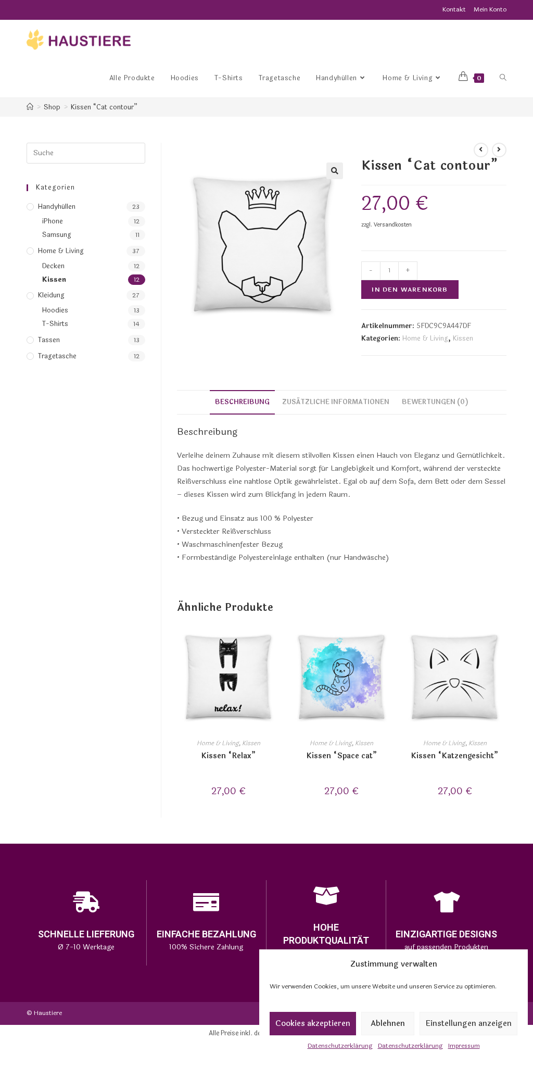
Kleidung (51, 295)
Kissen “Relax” (228, 755)
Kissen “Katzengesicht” (454, 755)
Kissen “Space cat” (342, 755)
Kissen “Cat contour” (104, 107)
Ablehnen (388, 1024)
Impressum (464, 1045)
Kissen (463, 338)
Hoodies (55, 310)
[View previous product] (481, 150)
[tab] (242, 402)
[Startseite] (30, 107)
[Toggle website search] (503, 78)
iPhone (52, 221)
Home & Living (425, 338)
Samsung (56, 235)
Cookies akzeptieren (312, 1024)
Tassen (49, 340)
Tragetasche (57, 356)
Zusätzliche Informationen (335, 402)
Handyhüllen (56, 207)
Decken (53, 266)
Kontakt (454, 9)
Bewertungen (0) (435, 402)
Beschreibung (242, 402)
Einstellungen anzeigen (468, 1024)
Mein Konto (490, 9)
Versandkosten (393, 224)
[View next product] (499, 150)
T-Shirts (55, 324)
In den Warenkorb (410, 289)
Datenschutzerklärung (340, 1045)
